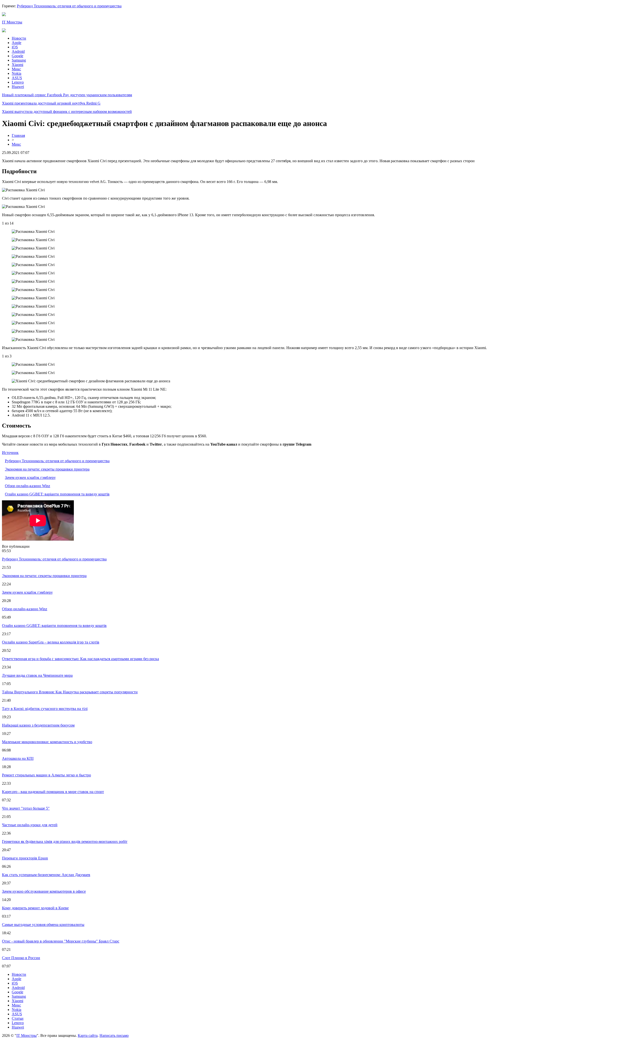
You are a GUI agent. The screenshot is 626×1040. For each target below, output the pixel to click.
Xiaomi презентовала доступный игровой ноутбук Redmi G (51, 103)
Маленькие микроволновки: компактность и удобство (47, 742)
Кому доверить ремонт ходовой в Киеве (35, 908)
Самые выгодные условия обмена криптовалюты (43, 924)
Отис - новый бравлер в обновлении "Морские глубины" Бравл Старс (60, 941)
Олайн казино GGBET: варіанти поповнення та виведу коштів (57, 494)
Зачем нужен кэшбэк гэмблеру (30, 477)
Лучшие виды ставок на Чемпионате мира (37, 675)
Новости (19, 38)
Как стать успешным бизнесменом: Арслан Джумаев (46, 875)
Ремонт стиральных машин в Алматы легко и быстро (46, 775)
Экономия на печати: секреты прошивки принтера (47, 469)
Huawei (18, 87)
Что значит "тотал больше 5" (26, 808)
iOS (15, 47)
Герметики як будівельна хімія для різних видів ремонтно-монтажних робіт (64, 841)
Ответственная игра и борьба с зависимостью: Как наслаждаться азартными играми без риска (80, 659)
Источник (10, 452)
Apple (16, 43)
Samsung (19, 60)
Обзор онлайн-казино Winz (27, 486)
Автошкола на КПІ (18, 758)
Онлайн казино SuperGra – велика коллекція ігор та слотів (50, 642)
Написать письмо (114, 1035)
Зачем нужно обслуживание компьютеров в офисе (44, 891)
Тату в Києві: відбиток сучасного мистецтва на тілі (45, 709)
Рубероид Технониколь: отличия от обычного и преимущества (69, 6)
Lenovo (18, 82)
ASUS (17, 78)
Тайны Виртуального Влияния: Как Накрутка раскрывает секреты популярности (70, 692)
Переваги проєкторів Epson (25, 858)
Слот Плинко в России (21, 958)
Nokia (16, 73)
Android (18, 51)
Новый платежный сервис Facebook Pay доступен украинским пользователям (67, 95)
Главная (18, 135)
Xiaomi (17, 65)
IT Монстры (12, 22)
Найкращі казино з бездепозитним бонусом (38, 725)
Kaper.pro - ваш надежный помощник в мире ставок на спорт (53, 792)
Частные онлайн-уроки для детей (29, 825)
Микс (16, 69)
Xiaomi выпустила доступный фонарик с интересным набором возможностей (67, 111)
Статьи (17, 1018)
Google (17, 56)
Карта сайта (88, 1035)
